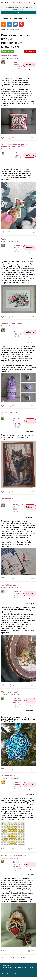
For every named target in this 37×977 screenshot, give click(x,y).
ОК (18, 12)
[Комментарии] (9, 232)
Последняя (22, 957)
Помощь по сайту (27, 967)
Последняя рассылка (9, 970)
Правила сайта (7, 967)
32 (5, 492)
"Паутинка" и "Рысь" (9, 692)
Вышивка (4, 58)
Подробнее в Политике (18, 9)
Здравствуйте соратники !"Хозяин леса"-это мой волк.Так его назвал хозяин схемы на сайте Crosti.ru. (18, 437)
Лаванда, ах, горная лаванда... (13, 323)
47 (5, 138)
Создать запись (7, 51)
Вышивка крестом (14, 58)
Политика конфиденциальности (12, 972)
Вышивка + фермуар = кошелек (13, 855)
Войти (13, 2)
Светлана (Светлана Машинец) (17, 421)
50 (5, 685)
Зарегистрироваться (23, 2)
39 (5, 317)
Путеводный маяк (8, 498)
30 (5, 578)
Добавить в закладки (30, 65)
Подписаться (30, 51)
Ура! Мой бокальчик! (9, 585)
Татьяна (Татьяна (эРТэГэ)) (16, 864)
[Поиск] (33, 2)
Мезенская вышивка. (9, 56)
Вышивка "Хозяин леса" (10, 412)
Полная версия (7, 965)
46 (5, 951)
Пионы (4, 239)
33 (5, 769)
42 (5, 405)
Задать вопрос (16, 967)
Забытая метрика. (8, 776)
